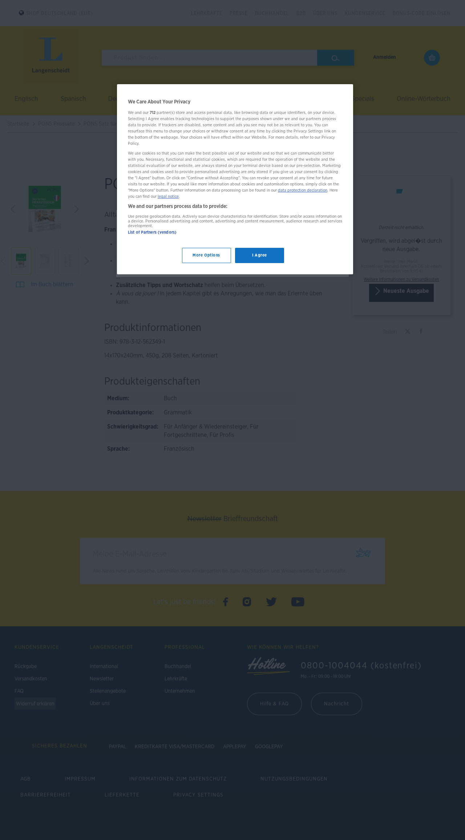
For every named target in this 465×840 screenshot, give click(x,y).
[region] (235, 179)
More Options (206, 255)
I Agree (259, 255)
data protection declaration (302, 190)
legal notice (168, 196)
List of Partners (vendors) (152, 232)
